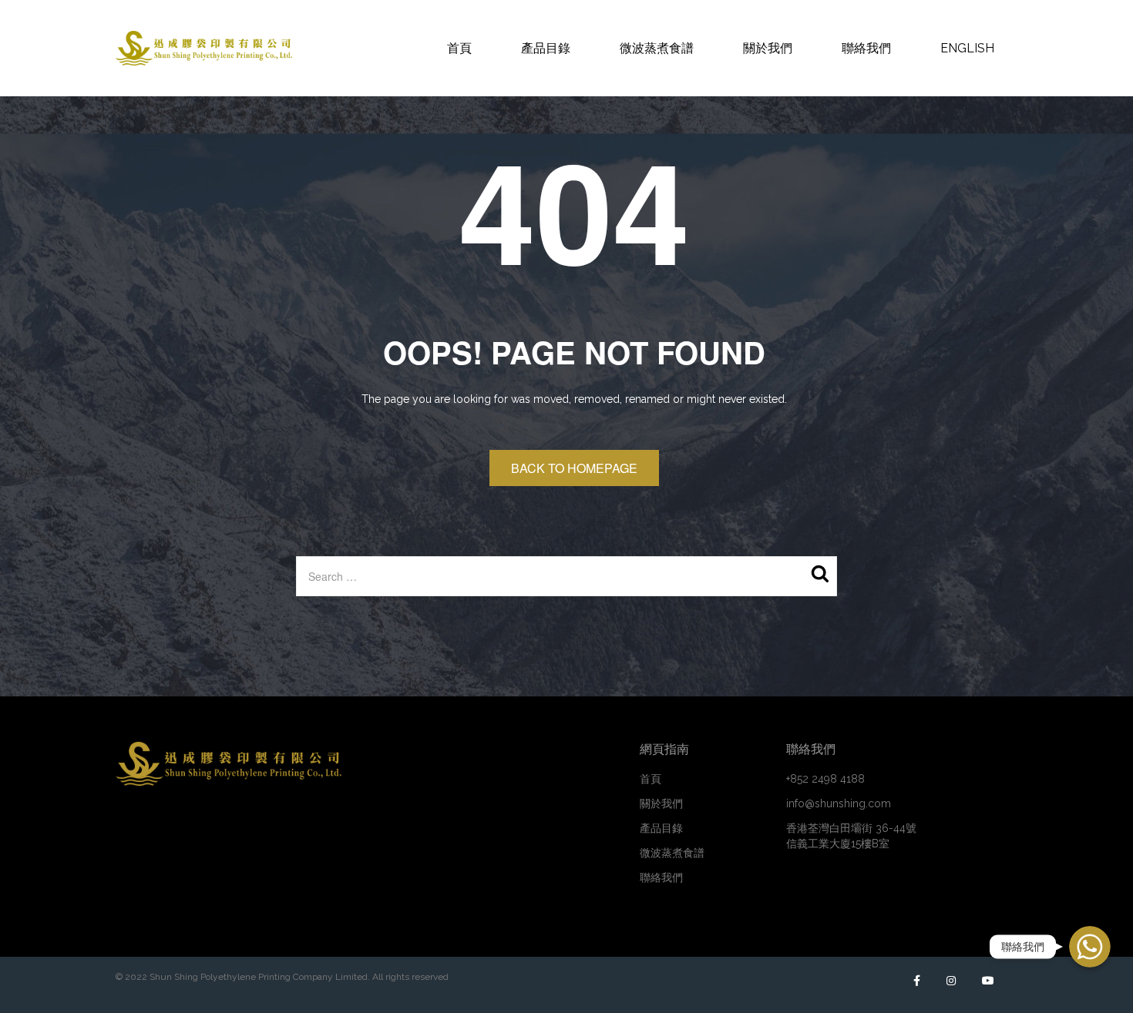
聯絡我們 (661, 877)
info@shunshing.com (838, 803)
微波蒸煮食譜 (672, 853)
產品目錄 (661, 828)
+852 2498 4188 (825, 779)
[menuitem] (459, 48)
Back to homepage (574, 468)
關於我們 (661, 803)
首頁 (650, 779)
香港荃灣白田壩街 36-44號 (851, 836)
